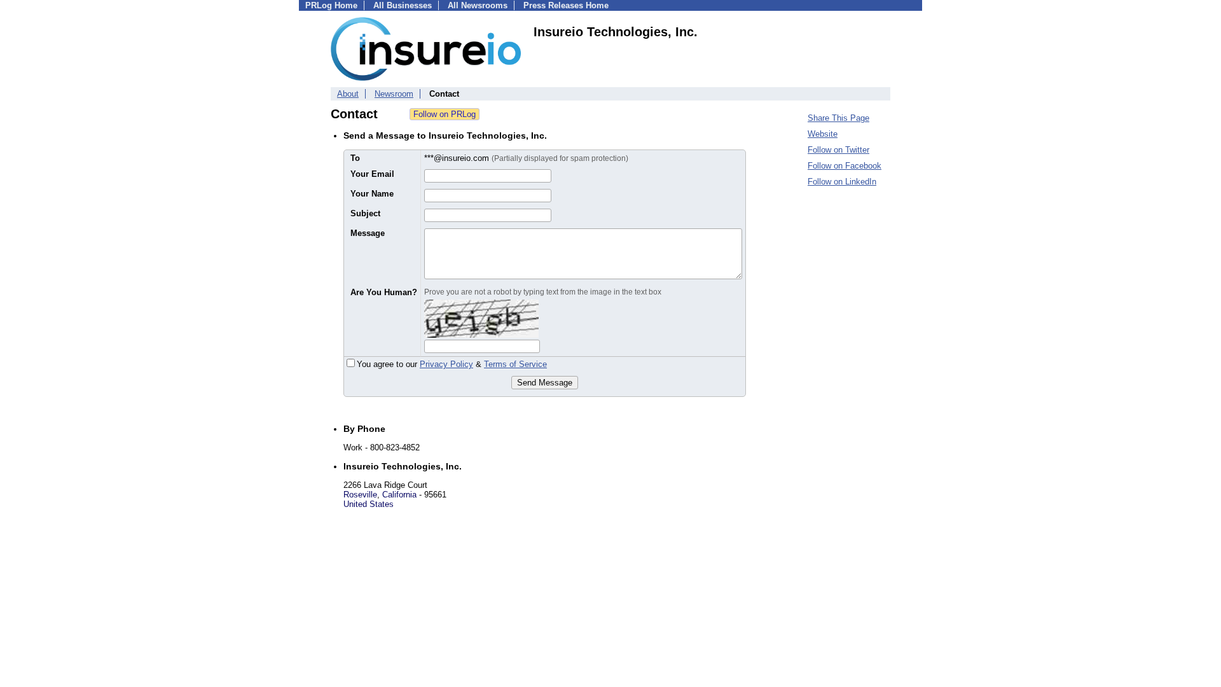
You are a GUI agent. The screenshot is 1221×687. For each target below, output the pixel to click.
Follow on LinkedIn (842, 181)
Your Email (372, 174)
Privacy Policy (446, 364)
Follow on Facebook (844, 165)
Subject (365, 213)
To (355, 158)
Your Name (372, 193)
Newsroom (394, 94)
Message (367, 233)
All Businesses (402, 5)
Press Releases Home (566, 5)
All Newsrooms (477, 5)
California (399, 494)
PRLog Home (331, 5)
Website (823, 134)
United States (368, 504)
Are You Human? (383, 292)
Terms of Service (515, 364)
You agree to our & (452, 364)
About (348, 94)
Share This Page (838, 118)
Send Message (544, 382)
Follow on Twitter (838, 150)
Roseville (360, 494)
